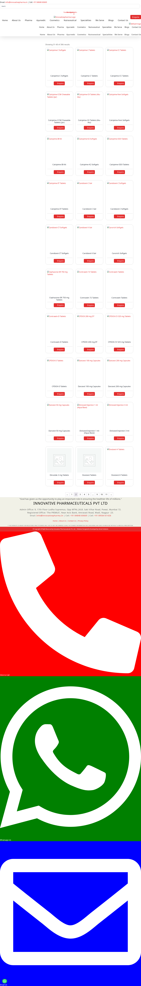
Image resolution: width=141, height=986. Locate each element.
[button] (4, 981)
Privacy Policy (83, 521)
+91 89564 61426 (102, 515)
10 (102, 494)
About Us (16, 20)
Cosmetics (54, 20)
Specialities (86, 20)
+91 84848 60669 (40, 2)
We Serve (100, 20)
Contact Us (123, 20)
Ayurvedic (41, 20)
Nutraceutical (70, 20)
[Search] (137, 6)
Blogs (111, 20)
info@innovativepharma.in (16, 2)
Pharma (28, 20)
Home (5, 20)
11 (106, 494)
